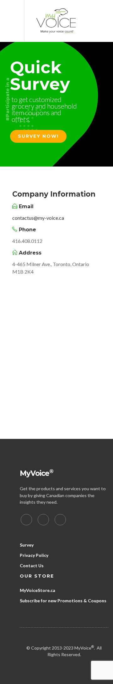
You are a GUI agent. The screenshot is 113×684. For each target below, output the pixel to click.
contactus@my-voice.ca (38, 218)
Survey (27, 545)
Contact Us (32, 565)
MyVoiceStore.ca (37, 590)
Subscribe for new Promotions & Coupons (63, 600)
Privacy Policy (34, 555)
